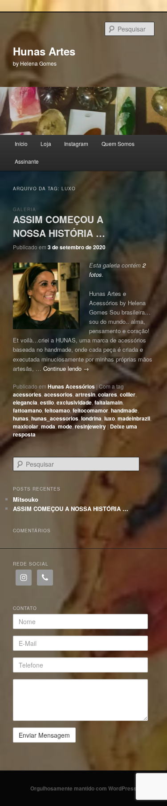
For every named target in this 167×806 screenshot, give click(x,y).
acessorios (58, 394)
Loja (46, 143)
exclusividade (74, 402)
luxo (109, 418)
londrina (91, 418)
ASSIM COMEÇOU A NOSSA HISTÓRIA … (59, 226)
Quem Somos (118, 143)
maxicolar (25, 426)
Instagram (76, 143)
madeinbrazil (134, 418)
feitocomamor (90, 410)
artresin (85, 394)
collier (127, 394)
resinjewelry (90, 426)
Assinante (27, 161)
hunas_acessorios (54, 418)
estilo (47, 402)
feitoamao (57, 410)
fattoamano (27, 410)
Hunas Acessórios (71, 386)
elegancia (25, 402)
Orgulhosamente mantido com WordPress (83, 788)
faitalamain (108, 402)
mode (65, 426)
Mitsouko (25, 499)
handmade (124, 410)
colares (107, 394)
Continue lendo (66, 368)
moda (48, 426)
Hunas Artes (44, 51)
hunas (21, 418)
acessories (27, 394)
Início (21, 143)
